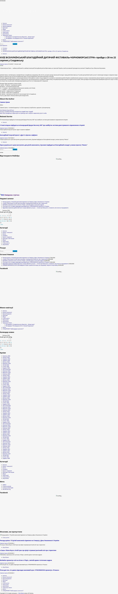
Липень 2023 (6, 411)
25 (2, 221)
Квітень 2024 (6, 398)
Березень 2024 (7, 399)
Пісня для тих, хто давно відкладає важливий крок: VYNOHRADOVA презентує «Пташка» (26, 206)
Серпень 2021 (6, 446)
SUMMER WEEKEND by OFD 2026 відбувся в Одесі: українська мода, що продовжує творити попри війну (30, 265)
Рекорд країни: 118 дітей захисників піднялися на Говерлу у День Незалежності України (26, 202)
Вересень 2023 (7, 408)
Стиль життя (6, 31)
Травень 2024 (6, 396)
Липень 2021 (6, 448)
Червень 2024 (6, 395)
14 (7, 217)
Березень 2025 (7, 381)
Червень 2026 (6, 359)
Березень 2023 (7, 417)
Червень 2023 (6, 413)
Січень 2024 (6, 402)
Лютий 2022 (6, 437)
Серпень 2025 (6, 374)
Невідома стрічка (11, 195)
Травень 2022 (6, 432)
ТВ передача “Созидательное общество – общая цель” (20, 37)
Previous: (16, 111)
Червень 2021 (6, 449)
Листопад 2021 (7, 441)
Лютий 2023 (6, 419)
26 (4, 221)
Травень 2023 (6, 414)
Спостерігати (3, 45)
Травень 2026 (6, 360)
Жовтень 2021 (6, 443)
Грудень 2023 (6, 404)
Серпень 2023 (6, 410)
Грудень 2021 (6, 440)
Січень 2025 (6, 384)
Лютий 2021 (6, 455)
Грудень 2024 (6, 386)
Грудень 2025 (6, 368)
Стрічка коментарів (8, 488)
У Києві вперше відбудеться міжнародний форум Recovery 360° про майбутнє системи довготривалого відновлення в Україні (42, 125)
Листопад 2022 (7, 423)
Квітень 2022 (6, 434)
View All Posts (10, 110)
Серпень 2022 (6, 428)
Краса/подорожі (7, 26)
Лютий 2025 (6, 383)
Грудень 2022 (6, 422)
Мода (4, 29)
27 (6, 221)
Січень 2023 (6, 420)
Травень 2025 (6, 378)
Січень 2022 (6, 438)
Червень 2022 (6, 431)
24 (0, 221)
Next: (23, 113)
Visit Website (3, 110)
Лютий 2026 (6, 365)
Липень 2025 (6, 375)
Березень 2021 (7, 454)
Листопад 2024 (7, 387)
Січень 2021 (6, 457)
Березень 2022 (7, 435)
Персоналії (6, 32)
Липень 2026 (6, 357)
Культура (5, 28)
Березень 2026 (7, 363)
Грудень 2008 (6, 458)
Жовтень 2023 (6, 407)
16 (11, 217)
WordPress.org (7, 489)
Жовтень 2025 (6, 371)
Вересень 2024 (7, 390)
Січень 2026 (6, 366)
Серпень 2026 (6, 356)
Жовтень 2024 (6, 389)
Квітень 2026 (6, 362)
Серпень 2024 (6, 392)
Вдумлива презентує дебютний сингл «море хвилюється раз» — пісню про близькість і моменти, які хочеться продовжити (35, 208)
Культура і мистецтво (8, 238)
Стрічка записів (7, 486)
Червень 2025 (6, 377)
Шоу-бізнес (6, 34)
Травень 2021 (6, 451)
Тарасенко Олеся (7, 35)
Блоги (4, 40)
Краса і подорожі (7, 237)
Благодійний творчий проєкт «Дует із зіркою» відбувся (18, 135)
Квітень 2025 (6, 380)
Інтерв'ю (5, 235)
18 (2, 219)
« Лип (1, 224)
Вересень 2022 (7, 426)
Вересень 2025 (7, 372)
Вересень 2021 (7, 445)
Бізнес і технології (7, 232)
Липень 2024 (6, 393)
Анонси (5, 23)
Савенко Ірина (4, 64)
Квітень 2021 (6, 452)
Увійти (4, 485)
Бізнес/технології (7, 25)
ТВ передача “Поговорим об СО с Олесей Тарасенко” (19, 38)
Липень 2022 (6, 429)
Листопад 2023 (7, 405)
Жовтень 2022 (6, 425)
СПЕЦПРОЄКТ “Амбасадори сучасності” (13, 41)
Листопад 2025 (7, 369)
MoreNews (21, 593)
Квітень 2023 (6, 416)
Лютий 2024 (6, 401)
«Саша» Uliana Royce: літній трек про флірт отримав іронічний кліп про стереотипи (25, 203)
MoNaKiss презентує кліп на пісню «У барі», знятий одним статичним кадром (23, 205)
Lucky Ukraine (18, 10)
